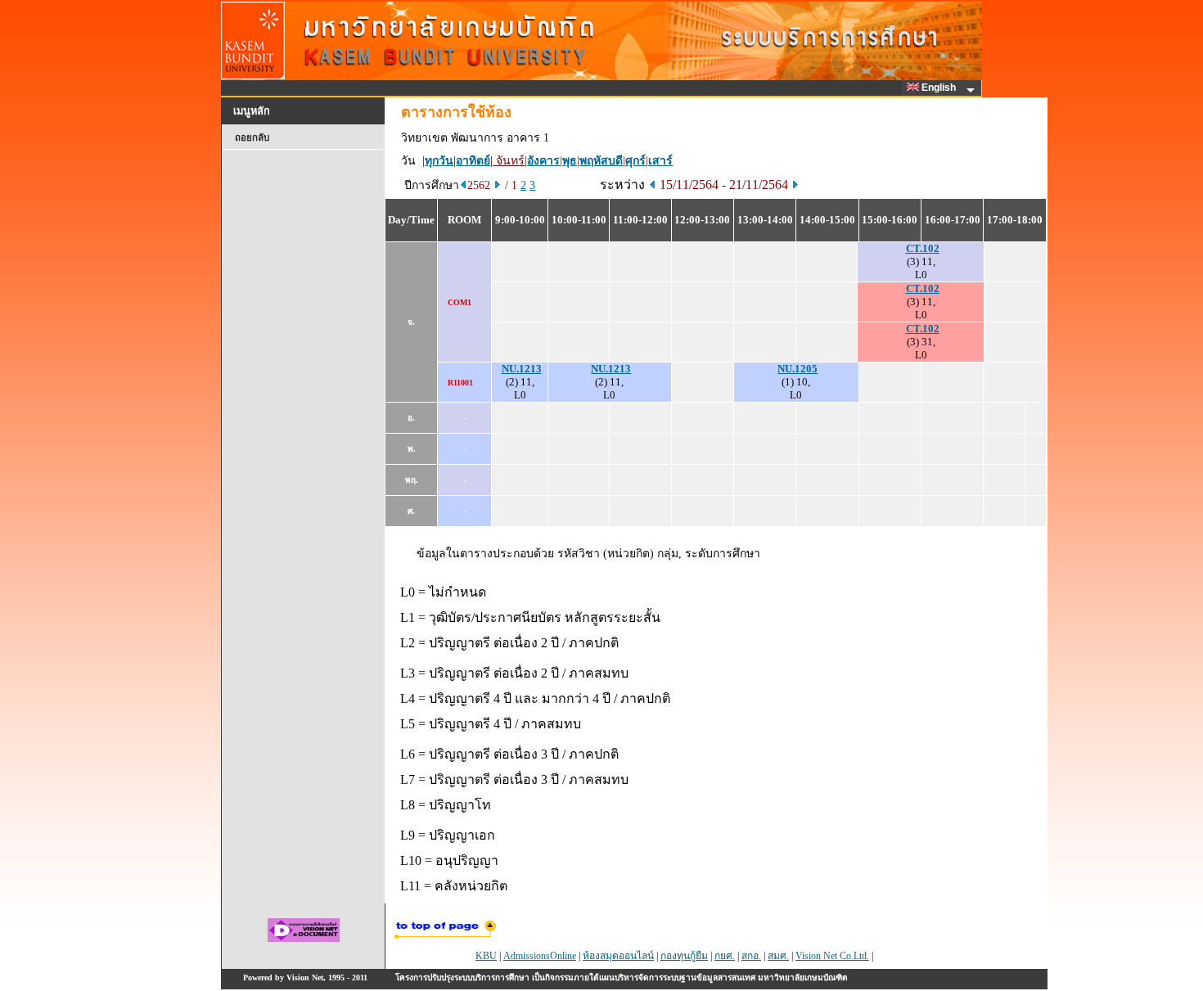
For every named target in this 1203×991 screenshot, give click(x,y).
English (940, 87)
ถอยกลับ (252, 137)
